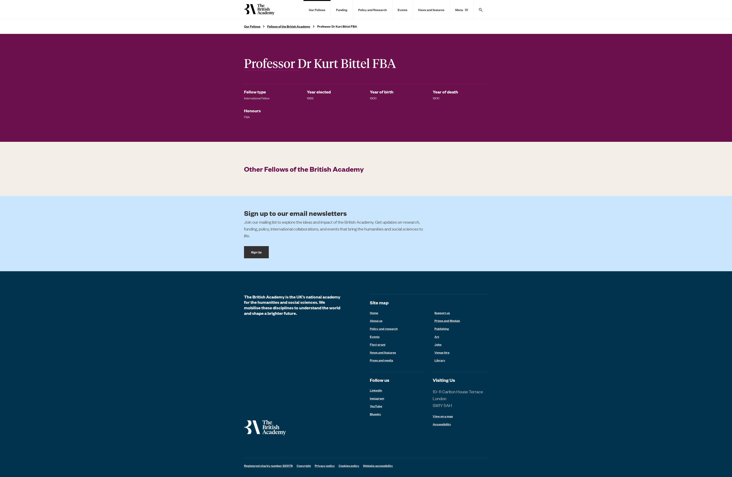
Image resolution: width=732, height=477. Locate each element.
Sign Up (256, 252)
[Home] (259, 9)
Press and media (381, 360)
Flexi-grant (377, 344)
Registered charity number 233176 (268, 465)
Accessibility (442, 424)
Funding (341, 10)
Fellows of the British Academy (288, 26)
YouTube (376, 406)
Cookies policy (349, 465)
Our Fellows (317, 10)
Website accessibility (378, 465)
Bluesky (375, 414)
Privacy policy (325, 465)
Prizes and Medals (447, 320)
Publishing (441, 328)
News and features (431, 10)
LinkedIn (376, 390)
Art (436, 336)
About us (376, 320)
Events (402, 10)
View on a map (443, 416)
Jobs (437, 344)
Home (374, 313)
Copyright (304, 465)
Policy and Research (372, 10)
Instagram (377, 398)
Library (439, 360)
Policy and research (384, 328)
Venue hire (441, 352)
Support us (442, 313)
